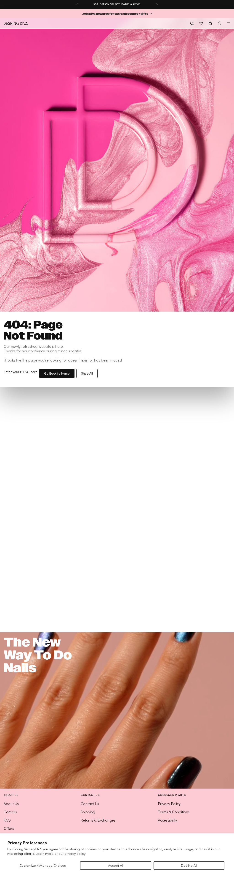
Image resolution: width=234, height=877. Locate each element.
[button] (117, 13)
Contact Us (90, 803)
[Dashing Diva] (16, 23)
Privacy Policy (169, 803)
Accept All (115, 865)
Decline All (189, 865)
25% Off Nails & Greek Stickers (117, 4)
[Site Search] (192, 23)
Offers (9, 828)
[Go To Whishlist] (201, 23)
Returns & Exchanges (98, 820)
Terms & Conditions (174, 812)
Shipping (88, 812)
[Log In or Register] (219, 23)
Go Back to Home (57, 373)
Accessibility (167, 820)
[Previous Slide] (77, 4)
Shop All (87, 373)
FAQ (7, 820)
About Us (11, 803)
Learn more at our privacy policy (60, 853)
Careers (10, 812)
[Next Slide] (157, 4)
